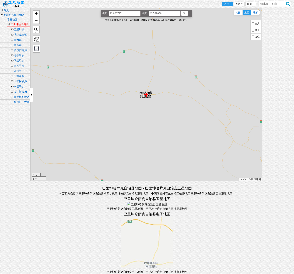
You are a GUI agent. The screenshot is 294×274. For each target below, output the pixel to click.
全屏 (257, 23)
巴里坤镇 (19, 29)
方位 (257, 36)
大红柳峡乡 (20, 81)
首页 (6, 10)
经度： (105, 13)
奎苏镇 (18, 45)
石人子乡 (19, 65)
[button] (36, 14)
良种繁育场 (20, 91)
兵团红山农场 (21, 102)
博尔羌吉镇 (20, 34)
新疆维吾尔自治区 (14, 14)
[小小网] (14, 4)
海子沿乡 (19, 55)
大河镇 (18, 39)
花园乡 (18, 70)
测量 (257, 30)
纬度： (145, 13)
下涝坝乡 (19, 60)
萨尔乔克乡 (20, 50)
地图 (238, 12)
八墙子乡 (19, 86)
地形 (255, 12)
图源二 (239, 4)
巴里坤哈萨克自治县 (20, 25)
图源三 (250, 4)
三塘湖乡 (19, 76)
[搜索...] (36, 29)
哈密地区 (12, 19)
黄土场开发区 (21, 96)
